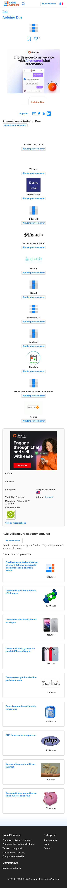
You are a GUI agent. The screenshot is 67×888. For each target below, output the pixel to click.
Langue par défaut (46, 489)
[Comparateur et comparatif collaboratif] (11, 4)
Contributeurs (12, 507)
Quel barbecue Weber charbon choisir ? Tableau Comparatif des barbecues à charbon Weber (22, 566)
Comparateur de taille (13, 856)
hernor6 (49, 497)
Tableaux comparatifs (13, 848)
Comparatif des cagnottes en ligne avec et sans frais (21, 794)
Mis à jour (10, 501)
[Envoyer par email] (34, 113)
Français (61, 4)
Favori (29, 39)
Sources (9, 481)
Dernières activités (11, 868)
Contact (47, 848)
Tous (5, 11)
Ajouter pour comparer (15, 125)
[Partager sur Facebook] (39, 113)
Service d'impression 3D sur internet (20, 765)
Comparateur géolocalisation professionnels (21, 678)
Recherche (23, 3)
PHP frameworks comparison (21, 735)
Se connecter (49, 4)
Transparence (50, 840)
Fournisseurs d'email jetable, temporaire (21, 707)
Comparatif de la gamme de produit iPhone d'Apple (20, 649)
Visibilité (9, 497)
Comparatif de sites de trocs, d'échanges (21, 591)
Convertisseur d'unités (13, 852)
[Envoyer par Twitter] (44, 113)
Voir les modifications (15, 523)
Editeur (40, 497)
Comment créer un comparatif (17, 840)
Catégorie (10, 489)
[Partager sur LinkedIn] (49, 113)
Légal (46, 844)
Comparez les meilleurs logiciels (18, 844)
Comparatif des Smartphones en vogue (21, 620)
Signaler (23, 113)
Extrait (8, 473)
